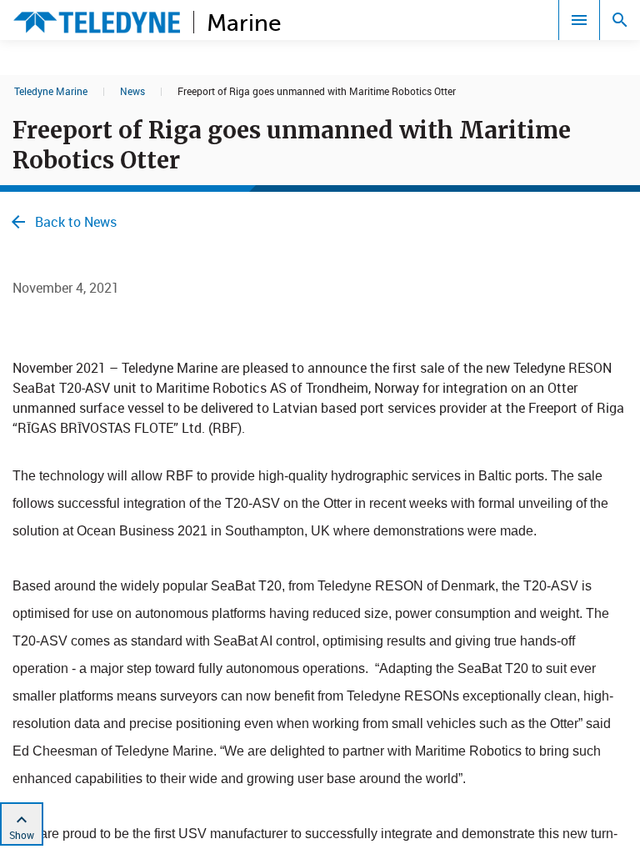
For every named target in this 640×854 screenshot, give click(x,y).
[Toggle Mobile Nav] (579, 20)
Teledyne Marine (51, 91)
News (132, 91)
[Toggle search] (620, 20)
